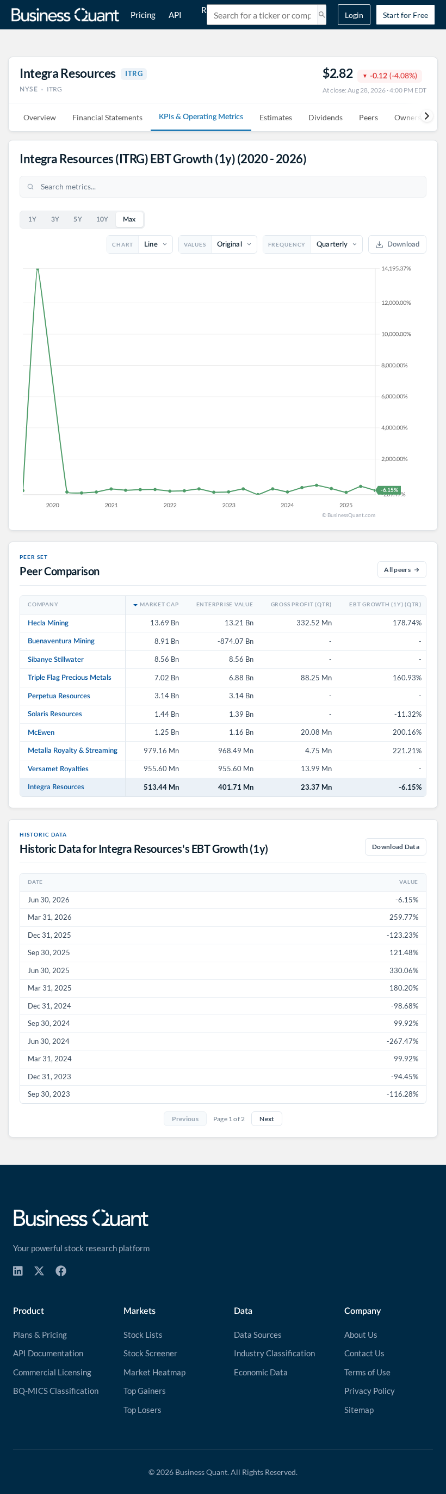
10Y (102, 220)
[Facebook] (60, 1270)
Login (354, 15)
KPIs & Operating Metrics (201, 117)
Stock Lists (143, 1334)
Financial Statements (107, 117)
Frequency (287, 244)
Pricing (143, 15)
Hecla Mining (48, 623)
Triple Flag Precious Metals (70, 677)
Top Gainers (144, 1390)
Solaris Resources (55, 714)
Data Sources (258, 1334)
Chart (122, 244)
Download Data (395, 846)
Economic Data (261, 1372)
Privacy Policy (369, 1390)
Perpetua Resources (59, 696)
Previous (185, 1118)
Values (195, 244)
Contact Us (364, 1353)
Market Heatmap (154, 1372)
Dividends (325, 117)
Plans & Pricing (40, 1334)
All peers (397, 569)
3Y (55, 220)
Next (266, 1118)
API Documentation (48, 1353)
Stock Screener (150, 1353)
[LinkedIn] (18, 1270)
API (175, 15)
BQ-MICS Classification (55, 1390)
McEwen (41, 732)
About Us (360, 1334)
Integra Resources (56, 787)
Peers (368, 117)
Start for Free (405, 15)
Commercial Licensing (52, 1372)
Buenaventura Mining (61, 641)
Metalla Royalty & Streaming (72, 750)
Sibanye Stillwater (56, 659)
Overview (39, 117)
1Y (32, 220)
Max (129, 220)
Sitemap (359, 1410)
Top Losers (142, 1410)
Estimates (275, 117)
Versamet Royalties (58, 769)
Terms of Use (367, 1372)
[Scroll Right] (421, 116)
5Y (77, 220)
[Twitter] (39, 1270)
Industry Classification (274, 1353)
